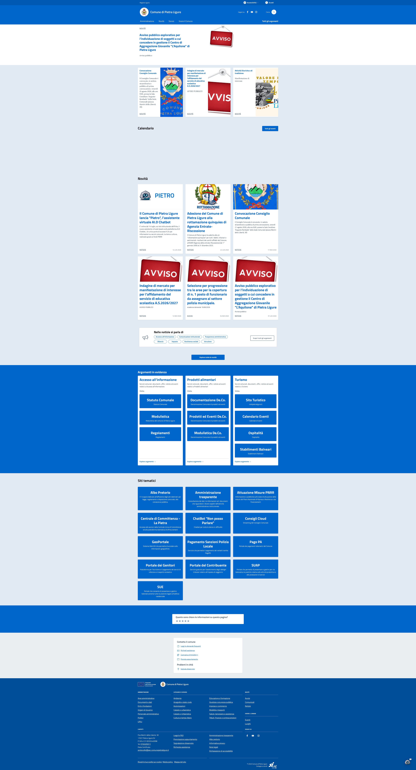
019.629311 (146, 744)
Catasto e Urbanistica (182, 713)
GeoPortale (160, 542)
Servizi (171, 21)
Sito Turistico (255, 400)
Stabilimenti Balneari (255, 449)
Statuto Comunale (160, 400)
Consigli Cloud (255, 518)
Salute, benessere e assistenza (221, 713)
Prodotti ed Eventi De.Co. (208, 416)
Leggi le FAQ (179, 735)
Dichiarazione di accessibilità (221, 751)
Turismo (241, 379)
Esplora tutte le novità (208, 357)
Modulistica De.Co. (208, 433)
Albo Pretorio (160, 492)
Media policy (168, 761)
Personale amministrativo (148, 713)
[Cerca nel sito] (273, 12)
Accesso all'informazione (158, 379)
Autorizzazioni (179, 706)
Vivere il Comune (186, 21)
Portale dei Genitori (160, 565)
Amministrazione (147, 21)
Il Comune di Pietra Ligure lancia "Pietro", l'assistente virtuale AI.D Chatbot (160, 217)
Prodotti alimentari (201, 379)
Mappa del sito (180, 761)
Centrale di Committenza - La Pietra (160, 520)
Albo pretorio (214, 739)
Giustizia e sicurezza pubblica (221, 702)
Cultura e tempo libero (183, 717)
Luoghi (248, 723)
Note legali (213, 747)
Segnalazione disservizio (184, 743)
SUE (160, 587)
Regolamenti (160, 433)
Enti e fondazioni (145, 706)
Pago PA (256, 542)
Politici (140, 717)
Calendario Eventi (256, 416)
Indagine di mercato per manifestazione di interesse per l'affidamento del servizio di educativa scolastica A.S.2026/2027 (196, 78)
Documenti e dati (145, 702)
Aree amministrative (146, 698)
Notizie (248, 706)
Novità (161, 21)
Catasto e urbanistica (182, 710)
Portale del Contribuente (208, 565)
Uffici (140, 721)
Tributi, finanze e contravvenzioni (222, 717)
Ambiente (177, 698)
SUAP (256, 565)
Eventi (247, 719)
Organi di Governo (145, 710)
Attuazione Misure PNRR (255, 492)
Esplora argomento (147, 461)
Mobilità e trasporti (217, 710)
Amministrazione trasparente (208, 494)
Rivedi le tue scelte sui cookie (150, 761)
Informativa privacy (217, 743)
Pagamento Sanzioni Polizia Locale (208, 544)
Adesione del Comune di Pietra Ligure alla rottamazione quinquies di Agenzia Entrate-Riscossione (206, 222)
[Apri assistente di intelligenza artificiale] (408, 762)
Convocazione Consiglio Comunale (148, 71)
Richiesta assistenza (182, 747)
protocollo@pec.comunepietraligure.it (153, 750)
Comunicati (249, 702)
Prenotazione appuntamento (185, 739)
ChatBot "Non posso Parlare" (208, 520)
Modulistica (160, 416)
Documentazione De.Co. (208, 400)
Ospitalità (255, 433)
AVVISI (190, 316)
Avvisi (247, 698)
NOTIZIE (143, 249)
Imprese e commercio (218, 706)
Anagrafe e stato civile (183, 702)
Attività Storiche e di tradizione (243, 71)
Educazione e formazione (219, 698)
